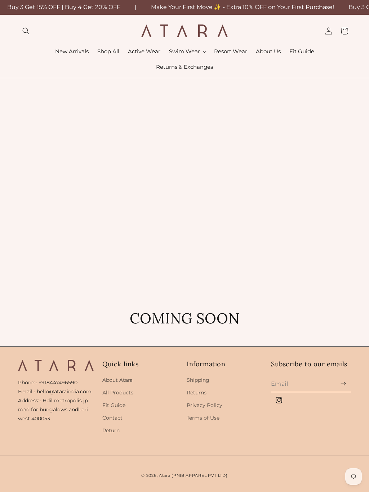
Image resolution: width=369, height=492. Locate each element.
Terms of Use (203, 418)
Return (111, 430)
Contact (112, 418)
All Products (117, 392)
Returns (196, 392)
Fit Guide (113, 405)
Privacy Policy (204, 405)
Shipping (198, 380)
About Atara (117, 380)
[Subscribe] (343, 384)
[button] (26, 31)
